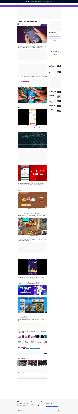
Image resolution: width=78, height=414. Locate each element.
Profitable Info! (39, 1)
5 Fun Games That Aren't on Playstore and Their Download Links (30, 82)
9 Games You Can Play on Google (25, 81)
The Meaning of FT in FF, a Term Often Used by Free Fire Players (52, 91)
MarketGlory (19, 316)
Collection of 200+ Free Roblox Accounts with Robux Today (42, 365)
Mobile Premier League (25, 183)
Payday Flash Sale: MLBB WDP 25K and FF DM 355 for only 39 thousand (52, 66)
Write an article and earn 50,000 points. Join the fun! (52, 72)
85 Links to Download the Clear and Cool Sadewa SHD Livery (21, 365)
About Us (32, 404)
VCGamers (23, 410)
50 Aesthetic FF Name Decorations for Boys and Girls (52, 110)
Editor (31, 403)
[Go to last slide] (45, 358)
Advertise (32, 405)
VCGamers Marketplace (21, 332)
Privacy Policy (59, 411)
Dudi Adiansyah (20, 24)
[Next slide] (46, 358)
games (35, 46)
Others (30, 24)
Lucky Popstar (37, 277)
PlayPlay (33, 127)
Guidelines (59, 410)
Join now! (52, 406)
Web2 (24, 347)
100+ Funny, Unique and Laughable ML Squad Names (32, 365)
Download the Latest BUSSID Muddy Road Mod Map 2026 (52, 96)
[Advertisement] (39, 13)
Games (29, 24)
